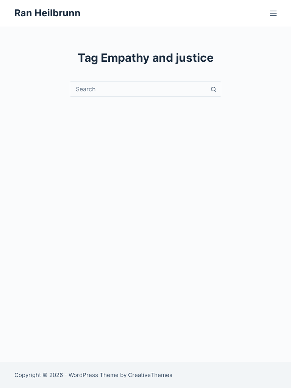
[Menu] (273, 13)
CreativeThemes (150, 375)
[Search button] (213, 89)
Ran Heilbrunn (47, 13)
